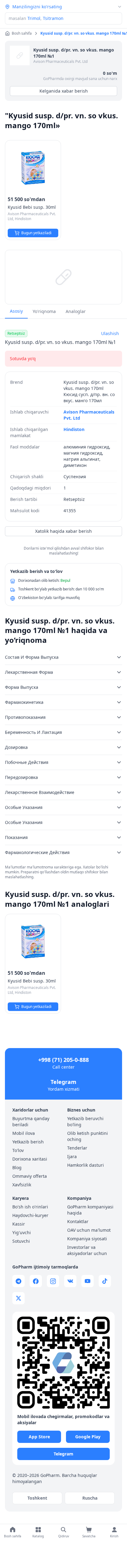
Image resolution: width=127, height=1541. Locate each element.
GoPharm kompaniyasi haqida (90, 1210)
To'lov (18, 1150)
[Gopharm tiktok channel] (105, 1281)
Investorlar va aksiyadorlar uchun (87, 1250)
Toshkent (37, 1498)
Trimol (33, 18)
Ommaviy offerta (29, 1176)
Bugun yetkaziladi (36, 232)
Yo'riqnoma (44, 311)
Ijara (72, 1156)
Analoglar (76, 311)
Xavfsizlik (21, 1185)
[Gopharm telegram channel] (18, 1281)
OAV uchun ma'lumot (89, 1230)
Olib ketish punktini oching (87, 1136)
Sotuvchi (21, 1241)
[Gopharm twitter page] (18, 1298)
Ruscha (89, 1498)
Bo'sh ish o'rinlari (30, 1207)
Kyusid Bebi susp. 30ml (32, 207)
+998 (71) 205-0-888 (63, 1059)
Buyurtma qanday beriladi (30, 1121)
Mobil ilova (23, 1133)
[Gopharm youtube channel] (87, 1281)
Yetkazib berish (28, 1142)
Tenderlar (77, 1148)
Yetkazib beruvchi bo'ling (85, 1121)
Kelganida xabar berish (63, 91)
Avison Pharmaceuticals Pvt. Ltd (60, 61)
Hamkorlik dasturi (85, 1165)
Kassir (18, 1224)
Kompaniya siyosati (87, 1239)
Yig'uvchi (21, 1232)
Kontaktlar (77, 1221)
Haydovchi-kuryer (30, 1215)
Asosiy (16, 311)
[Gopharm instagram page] (53, 1281)
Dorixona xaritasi (29, 1159)
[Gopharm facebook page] (36, 1281)
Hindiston (73, 429)
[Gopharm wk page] (70, 1281)
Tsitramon (53, 18)
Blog (17, 1167)
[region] (63, 277)
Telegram (63, 1081)
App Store (39, 1437)
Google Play (87, 1437)
